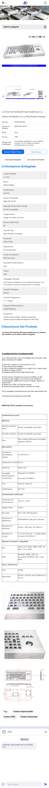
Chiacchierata (36, 152)
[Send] (46, 784)
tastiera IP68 (9, 717)
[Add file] (3, 784)
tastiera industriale (28, 717)
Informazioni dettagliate (13, 160)
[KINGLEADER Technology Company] (25, 3)
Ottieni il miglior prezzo (13, 152)
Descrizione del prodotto (36, 160)
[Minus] (45, 731)
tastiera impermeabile (23, 711)
